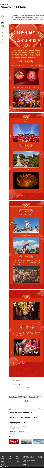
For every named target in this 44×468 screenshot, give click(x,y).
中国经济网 (10, 459)
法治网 (17, 463)
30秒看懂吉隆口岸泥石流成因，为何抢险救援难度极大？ (23, 417)
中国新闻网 (17, 458)
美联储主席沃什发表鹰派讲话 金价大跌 (19, 432)
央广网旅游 (3, 4)
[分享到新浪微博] (2, 36)
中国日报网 (3, 463)
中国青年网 (10, 458)
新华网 (2, 458)
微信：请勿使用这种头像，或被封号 (18, 427)
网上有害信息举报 (40, 456)
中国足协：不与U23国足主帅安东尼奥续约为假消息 (22, 412)
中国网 (2, 459)
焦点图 (7, 4)
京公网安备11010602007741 (32, 460)
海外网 (2, 464)
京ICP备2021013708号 (26, 460)
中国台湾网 (10, 461)
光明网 (17, 456)
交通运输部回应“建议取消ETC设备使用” (19, 422)
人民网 (2, 456)
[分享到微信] (2, 33)
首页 (0, 4)
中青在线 (17, 459)
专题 (10, 437)
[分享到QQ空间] (2, 39)
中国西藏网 (10, 463)
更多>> (43, 437)
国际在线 (2, 461)
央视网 (9, 456)
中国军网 (17, 461)
